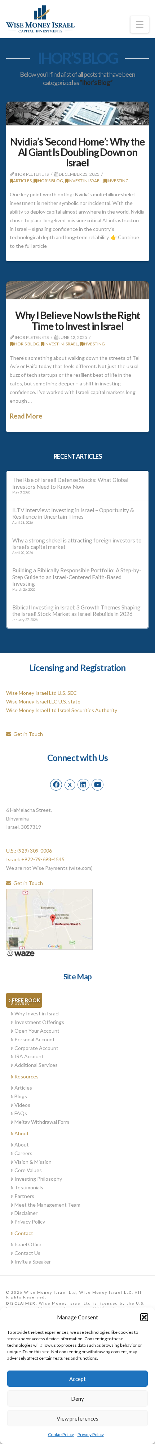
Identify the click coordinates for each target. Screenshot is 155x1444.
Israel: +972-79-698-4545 (35, 859)
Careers (23, 1153)
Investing (118, 180)
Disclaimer (25, 1213)
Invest (21, 1002)
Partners (24, 1196)
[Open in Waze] (20, 953)
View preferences (77, 1418)
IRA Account (29, 1056)
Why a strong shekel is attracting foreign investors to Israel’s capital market (77, 543)
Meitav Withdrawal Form (41, 1122)
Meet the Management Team (47, 1205)
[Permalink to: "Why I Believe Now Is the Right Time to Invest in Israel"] (77, 290)
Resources (26, 1076)
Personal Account (34, 1039)
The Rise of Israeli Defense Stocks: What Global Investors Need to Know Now (70, 483)
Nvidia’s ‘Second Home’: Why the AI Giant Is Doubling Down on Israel (77, 152)
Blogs (20, 1096)
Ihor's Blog (50, 180)
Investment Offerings (39, 1022)
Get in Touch (27, 734)
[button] (144, 1317)
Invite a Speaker (32, 1262)
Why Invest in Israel (36, 1013)
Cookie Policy (61, 1434)
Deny (77, 1398)
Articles (22, 180)
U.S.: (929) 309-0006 (29, 851)
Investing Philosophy (38, 1179)
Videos (22, 1105)
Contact (23, 1233)
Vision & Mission (33, 1162)
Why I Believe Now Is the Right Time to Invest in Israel (77, 320)
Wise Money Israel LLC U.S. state (43, 701)
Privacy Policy (91, 1434)
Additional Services (36, 1065)
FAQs (20, 1113)
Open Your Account (36, 1031)
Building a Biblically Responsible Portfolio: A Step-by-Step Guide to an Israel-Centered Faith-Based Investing (76, 577)
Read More (26, 416)
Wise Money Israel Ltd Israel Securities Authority (61, 710)
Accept (77, 1379)
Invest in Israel (85, 180)
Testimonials (28, 1187)
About (21, 1133)
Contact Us (27, 1253)
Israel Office (28, 1244)
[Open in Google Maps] (49, 919)
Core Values (28, 1170)
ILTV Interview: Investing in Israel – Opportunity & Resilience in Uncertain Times (73, 513)
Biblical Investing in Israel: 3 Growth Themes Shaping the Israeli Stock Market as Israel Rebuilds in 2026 (76, 610)
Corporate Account (36, 1048)
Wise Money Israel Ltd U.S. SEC (41, 693)
